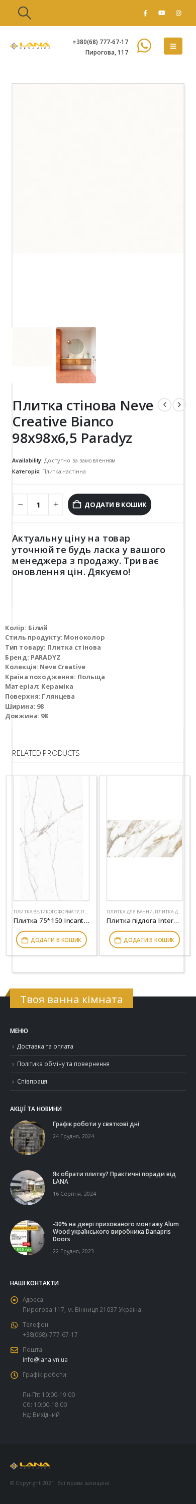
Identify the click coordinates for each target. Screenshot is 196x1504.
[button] (24, 13)
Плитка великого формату (46, 911)
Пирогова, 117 (106, 52)
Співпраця (32, 1081)
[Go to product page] (51, 838)
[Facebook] (145, 13)
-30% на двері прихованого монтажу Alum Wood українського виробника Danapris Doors (116, 1231)
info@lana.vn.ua (45, 1359)
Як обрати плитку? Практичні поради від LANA (114, 1177)
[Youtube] (162, 13)
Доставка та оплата (45, 1046)
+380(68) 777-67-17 (100, 42)
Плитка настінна (63, 471)
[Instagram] (178, 13)
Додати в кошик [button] (56, 939)
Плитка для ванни (130, 911)
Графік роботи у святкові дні (96, 1124)
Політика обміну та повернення (63, 1064)
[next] (179, 404)
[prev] (164, 404)
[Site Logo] (30, 46)
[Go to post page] (27, 1137)
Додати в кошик (115, 504)
